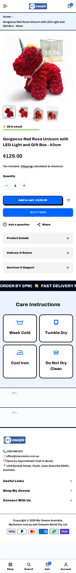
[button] (68, 200)
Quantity (9, 176)
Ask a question (18, 224)
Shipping (27, 166)
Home (7, 16)
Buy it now (38, 212)
